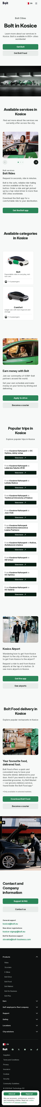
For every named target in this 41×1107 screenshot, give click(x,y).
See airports (20, 686)
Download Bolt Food (20, 799)
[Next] (36, 162)
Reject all (29, 1094)
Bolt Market (9, 986)
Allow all (12, 1094)
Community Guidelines (11, 1083)
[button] (20, 958)
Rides (7, 963)
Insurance (6, 1069)
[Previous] (5, 162)
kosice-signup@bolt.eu (14, 931)
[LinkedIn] (31, 1049)
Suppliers (6, 1055)
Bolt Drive (8, 977)
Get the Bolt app (20, 210)
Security (6, 1079)
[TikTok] (37, 1049)
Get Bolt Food (20, 53)
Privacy (6, 1064)
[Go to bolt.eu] (5, 3)
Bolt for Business (11, 991)
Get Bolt (20, 47)
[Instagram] (25, 1049)
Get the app (20, 678)
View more (19, 458)
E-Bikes (7, 972)
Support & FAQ (20, 901)
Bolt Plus (8, 996)
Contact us (20, 909)
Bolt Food (8, 982)
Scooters (8, 967)
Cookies (6, 1074)
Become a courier (20, 405)
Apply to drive (20, 398)
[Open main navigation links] (36, 3)
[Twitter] (19, 1049)
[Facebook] (12, 1049)
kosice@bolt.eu (10, 924)
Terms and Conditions (11, 1060)
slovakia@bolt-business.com (17, 939)
